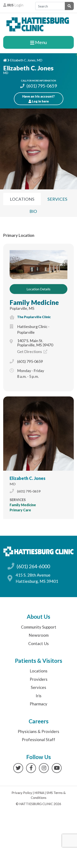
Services (38, 687)
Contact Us (38, 643)
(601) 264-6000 (33, 566)
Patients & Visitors (38, 660)
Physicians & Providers (38, 731)
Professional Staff (38, 739)
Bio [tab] (33, 211)
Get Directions (30, 351)
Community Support (38, 627)
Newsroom (39, 635)
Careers (39, 721)
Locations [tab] (22, 199)
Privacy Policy (22, 793)
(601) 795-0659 (41, 85)
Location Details (38, 289)
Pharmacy (38, 703)
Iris (38, 695)
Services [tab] (57, 199)
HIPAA (39, 793)
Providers (38, 679)
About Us (38, 616)
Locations (38, 670)
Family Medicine (34, 302)
